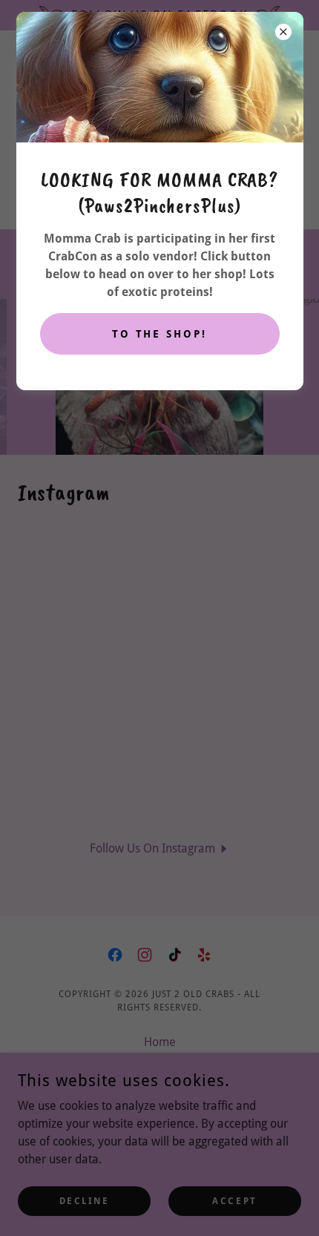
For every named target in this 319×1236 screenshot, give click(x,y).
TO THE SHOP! (160, 334)
